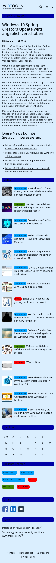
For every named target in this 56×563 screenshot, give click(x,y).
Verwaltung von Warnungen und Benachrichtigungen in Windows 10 (33, 255)
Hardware (23, 486)
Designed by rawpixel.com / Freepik (21, 527)
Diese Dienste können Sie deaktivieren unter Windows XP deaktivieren (34, 271)
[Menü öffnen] (52, 6)
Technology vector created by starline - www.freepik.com (23, 534)
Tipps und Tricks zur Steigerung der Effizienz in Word (32, 300)
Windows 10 (27, 472)
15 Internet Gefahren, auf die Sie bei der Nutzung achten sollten (33, 349)
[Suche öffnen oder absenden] (40, 6)
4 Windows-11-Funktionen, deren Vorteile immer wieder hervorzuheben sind (33, 191)
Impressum (43, 552)
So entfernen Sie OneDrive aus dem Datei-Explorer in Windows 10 (33, 380)
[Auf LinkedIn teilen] (13, 509)
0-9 (6, 436)
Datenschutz (26, 552)
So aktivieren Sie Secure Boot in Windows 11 (32, 222)
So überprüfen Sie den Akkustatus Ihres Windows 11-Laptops (33, 397)
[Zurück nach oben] (50, 557)
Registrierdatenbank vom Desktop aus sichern (32, 285)
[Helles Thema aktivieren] (47, 6)
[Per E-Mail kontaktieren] (21, 509)
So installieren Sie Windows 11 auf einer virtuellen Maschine (32, 239)
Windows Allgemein (13, 479)
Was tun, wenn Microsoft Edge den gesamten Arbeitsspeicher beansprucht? (32, 207)
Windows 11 (9, 472)
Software (8, 486)
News (20, 16)
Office (32, 479)
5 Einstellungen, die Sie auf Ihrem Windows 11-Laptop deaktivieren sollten (33, 413)
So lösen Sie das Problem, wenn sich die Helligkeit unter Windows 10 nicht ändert (33, 333)
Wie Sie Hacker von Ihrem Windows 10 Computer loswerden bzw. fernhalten (34, 317)
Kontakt (11, 552)
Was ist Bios (33, 362)
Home (8, 16)
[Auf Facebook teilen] (5, 509)
